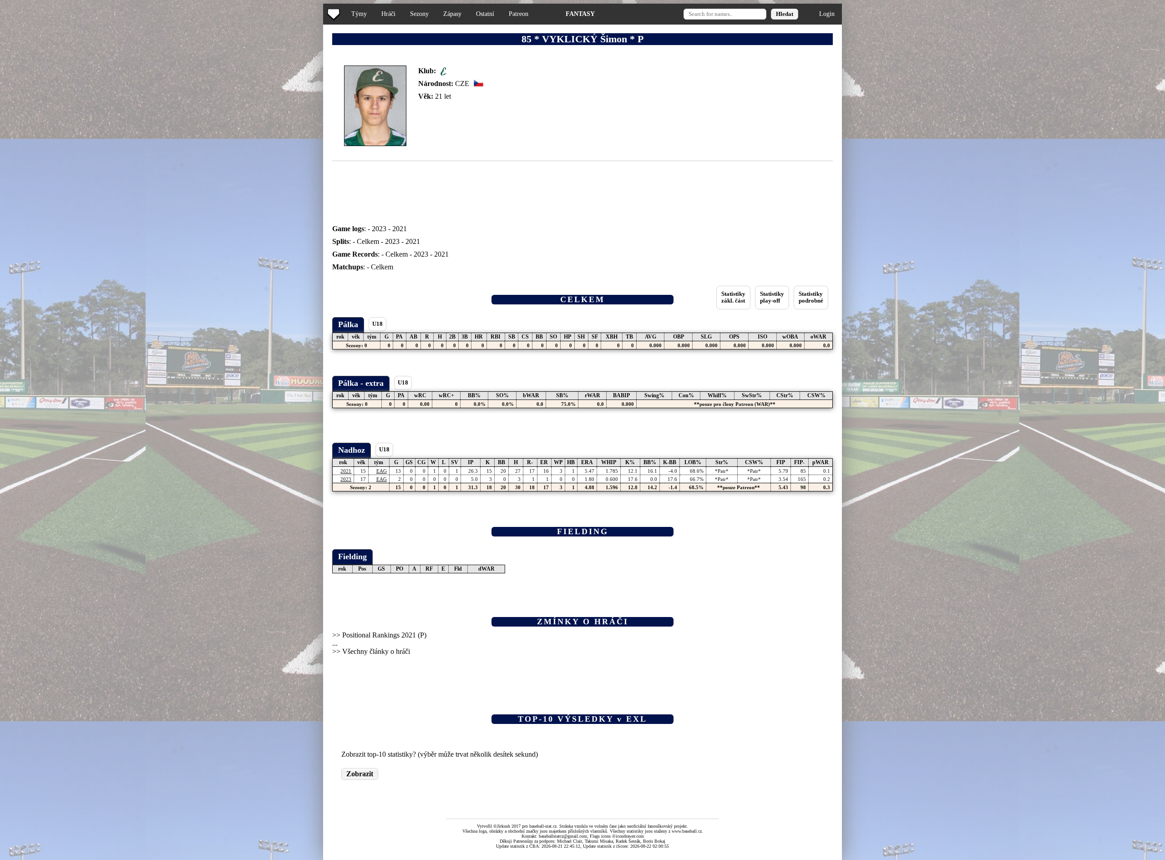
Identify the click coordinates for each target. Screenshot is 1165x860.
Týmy (359, 13)
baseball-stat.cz (543, 826)
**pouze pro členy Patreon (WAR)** (734, 404)
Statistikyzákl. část (733, 297)
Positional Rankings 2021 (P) (384, 635)
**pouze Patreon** (738, 487)
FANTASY (580, 13)
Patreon (518, 13)
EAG (381, 471)
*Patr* (722, 471)
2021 (399, 229)
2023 (379, 229)
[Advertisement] (38, 182)
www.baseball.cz (687, 831)
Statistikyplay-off (772, 297)
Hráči (388, 13)
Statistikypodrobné (811, 297)
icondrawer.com (630, 836)
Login (827, 13)
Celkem (368, 241)
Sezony (419, 13)
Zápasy (452, 13)
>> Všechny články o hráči (371, 651)
